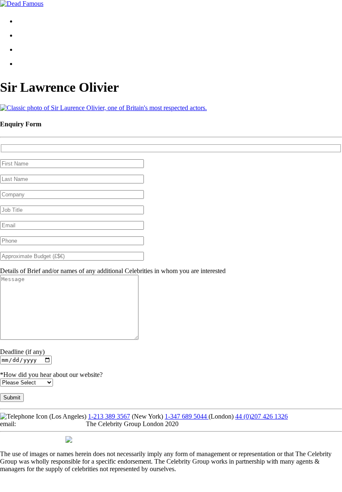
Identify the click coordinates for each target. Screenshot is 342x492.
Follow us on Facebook (31, 438)
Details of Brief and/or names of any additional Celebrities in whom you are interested (113, 270)
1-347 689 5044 (187, 416)
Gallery (33, 35)
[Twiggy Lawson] (103, 107)
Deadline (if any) (22, 351)
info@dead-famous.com (49, 423)
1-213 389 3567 (109, 416)
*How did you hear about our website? (51, 374)
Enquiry (34, 63)
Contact (33, 49)
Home (31, 21)
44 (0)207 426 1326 (261, 416)
